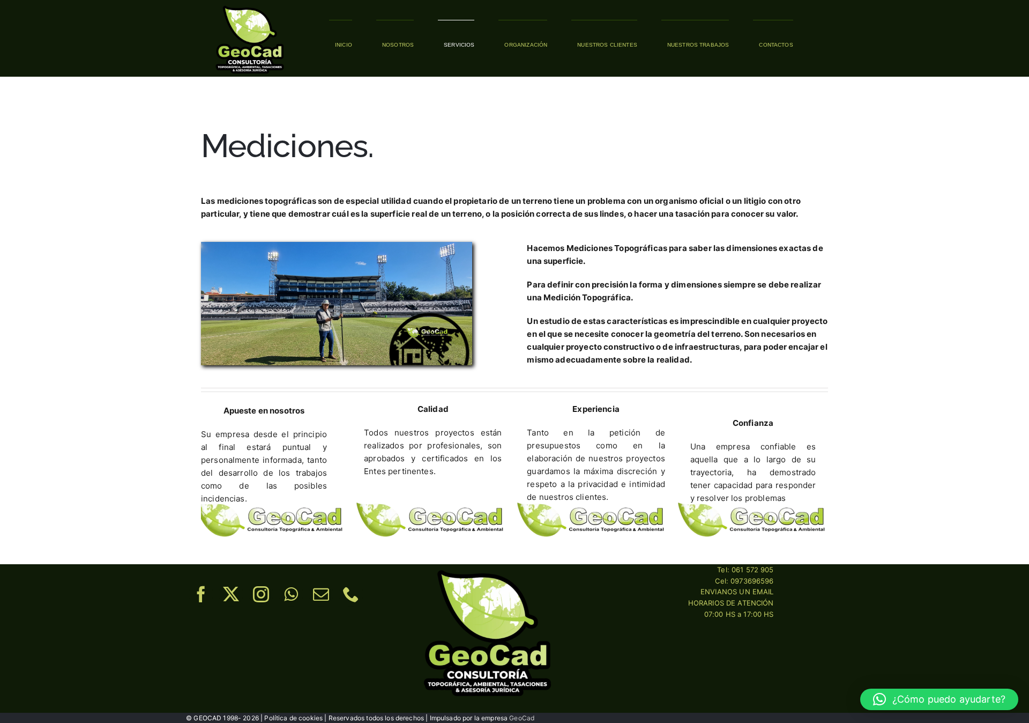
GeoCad (521, 718)
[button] (939, 699)
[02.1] (250, 7)
